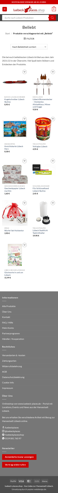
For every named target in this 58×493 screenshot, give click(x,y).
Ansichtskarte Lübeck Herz (13, 147)
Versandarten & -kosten (13, 355)
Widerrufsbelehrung (12, 366)
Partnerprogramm (11, 333)
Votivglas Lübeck (40, 146)
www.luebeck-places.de (29, 403)
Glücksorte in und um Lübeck (13, 273)
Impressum (7, 388)
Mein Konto (8, 328)
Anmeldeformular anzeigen (19, 457)
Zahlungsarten (9, 360)
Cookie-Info (8, 382)
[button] (4, 9)
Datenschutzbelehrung (13, 377)
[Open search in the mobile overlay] (29, 17)
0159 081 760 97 (12, 438)
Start (7, 33)
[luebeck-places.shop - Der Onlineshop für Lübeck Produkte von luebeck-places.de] (29, 9)
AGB (4, 371)
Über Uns (6, 311)
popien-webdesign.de (36, 489)
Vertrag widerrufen (15, 464)
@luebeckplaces (12, 431)
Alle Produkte (8, 306)
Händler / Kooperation (13, 339)
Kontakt (6, 317)
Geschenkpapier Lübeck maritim (14, 189)
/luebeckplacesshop (14, 434)
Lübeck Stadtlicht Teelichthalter (40, 231)
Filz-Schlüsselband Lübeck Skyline (41, 189)
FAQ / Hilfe (7, 322)
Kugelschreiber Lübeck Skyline (14, 100)
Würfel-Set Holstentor (14, 230)
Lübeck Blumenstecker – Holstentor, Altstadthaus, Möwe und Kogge (42, 103)
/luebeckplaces (11, 427)
